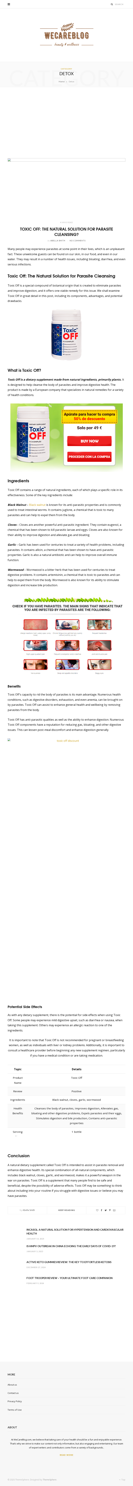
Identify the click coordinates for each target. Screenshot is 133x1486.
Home (62, 81)
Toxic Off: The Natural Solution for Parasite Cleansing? (66, 231)
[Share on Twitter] (106, 1210)
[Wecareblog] (66, 35)
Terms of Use (15, 1409)
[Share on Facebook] (101, 1210)
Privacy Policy (15, 1401)
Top (123, 1479)
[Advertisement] (66, 122)
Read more (66, 1455)
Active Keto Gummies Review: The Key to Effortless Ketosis (68, 1262)
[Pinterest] (110, 1210)
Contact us (13, 1393)
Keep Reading (66, 1210)
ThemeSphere (49, 1479)
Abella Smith (57, 240)
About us (12, 1384)
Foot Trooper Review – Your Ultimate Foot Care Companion (69, 1278)
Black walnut (37, 505)
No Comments (78, 240)
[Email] (114, 1210)
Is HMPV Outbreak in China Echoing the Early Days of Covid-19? (71, 1246)
